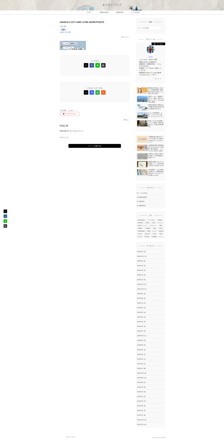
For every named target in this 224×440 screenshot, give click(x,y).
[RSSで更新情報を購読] (103, 92)
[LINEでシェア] (5, 221)
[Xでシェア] (5, 211)
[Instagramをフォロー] (92, 92)
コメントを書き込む (95, 146)
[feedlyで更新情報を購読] (97, 92)
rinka (150, 56)
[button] (5, 226)
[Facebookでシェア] (5, 216)
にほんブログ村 (65, 32)
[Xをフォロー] (86, 92)
